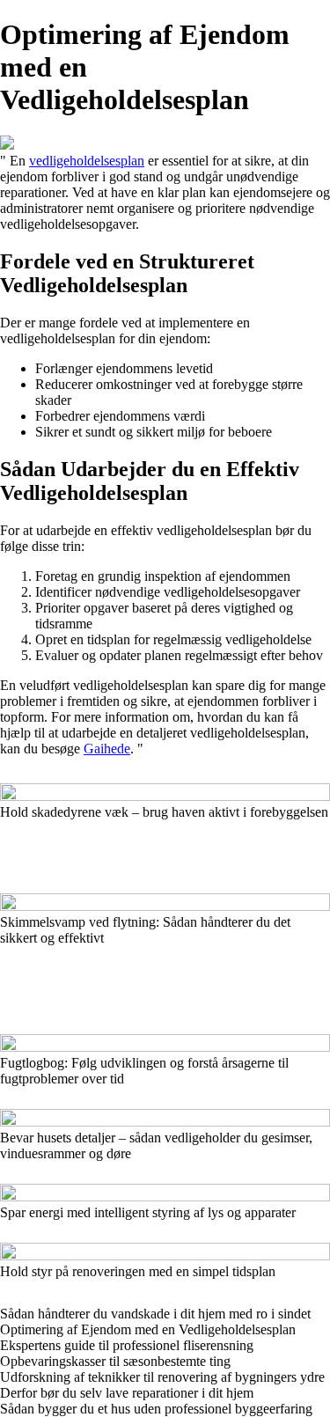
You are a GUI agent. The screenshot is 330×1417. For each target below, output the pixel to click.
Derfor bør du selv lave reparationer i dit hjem (126, 1392)
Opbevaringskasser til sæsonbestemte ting (115, 1361)
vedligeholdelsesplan (86, 160)
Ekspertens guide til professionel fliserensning (126, 1345)
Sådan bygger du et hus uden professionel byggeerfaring (156, 1408)
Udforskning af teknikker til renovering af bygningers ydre (162, 1376)
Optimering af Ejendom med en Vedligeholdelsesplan (148, 1329)
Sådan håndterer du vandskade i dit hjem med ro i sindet (155, 1313)
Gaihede (107, 748)
